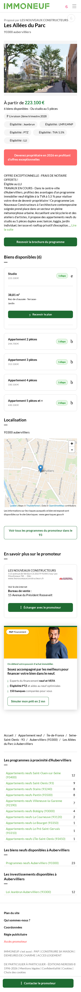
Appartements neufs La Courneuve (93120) (34, 817)
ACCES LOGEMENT (49, 955)
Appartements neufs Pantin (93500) (29, 795)
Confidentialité (51, 968)
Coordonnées (13, 927)
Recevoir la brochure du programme (40, 242)
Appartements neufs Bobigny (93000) (30, 811)
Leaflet (13, 505)
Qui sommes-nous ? (17, 920)
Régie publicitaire (15, 934)
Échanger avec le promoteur (42, 607)
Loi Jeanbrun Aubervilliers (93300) (28, 892)
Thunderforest (33, 505)
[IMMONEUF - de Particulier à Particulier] (26, 6)
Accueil (8, 735)
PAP (36, 951)
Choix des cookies (15, 972)
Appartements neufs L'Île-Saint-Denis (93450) (35, 839)
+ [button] (72, 443)
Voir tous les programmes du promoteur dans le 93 (40, 532)
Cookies (67, 968)
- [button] (72, 449)
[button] (35, 88)
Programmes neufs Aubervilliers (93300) (32, 863)
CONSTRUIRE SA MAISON (57, 951)
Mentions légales (29, 968)
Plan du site (11, 913)
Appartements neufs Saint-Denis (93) (30, 783)
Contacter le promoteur (40, 983)
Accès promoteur (15, 941)
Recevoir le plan (42, 314)
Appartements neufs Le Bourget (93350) (32, 823)
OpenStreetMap (56, 505)
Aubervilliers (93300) (44, 739)
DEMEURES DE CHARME (19, 955)
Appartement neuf (30, 735)
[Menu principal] (74, 6)
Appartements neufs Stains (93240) (29, 789)
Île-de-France (55, 735)
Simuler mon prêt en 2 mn (28, 701)
